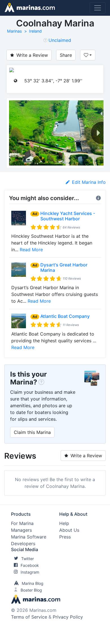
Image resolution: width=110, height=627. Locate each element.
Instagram (30, 572)
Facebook (30, 565)
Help (64, 523)
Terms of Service (29, 617)
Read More (31, 249)
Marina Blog (32, 583)
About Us (69, 530)
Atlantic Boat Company (65, 316)
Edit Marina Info (89, 182)
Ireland (35, 31)
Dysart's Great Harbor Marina (63, 267)
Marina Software (28, 537)
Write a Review (32, 55)
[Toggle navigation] (97, 7)
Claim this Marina (32, 432)
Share (66, 55)
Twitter (27, 558)
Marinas (14, 31)
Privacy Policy (68, 617)
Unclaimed (60, 40)
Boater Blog (31, 590)
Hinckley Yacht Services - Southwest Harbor (67, 215)
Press (65, 537)
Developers (23, 543)
